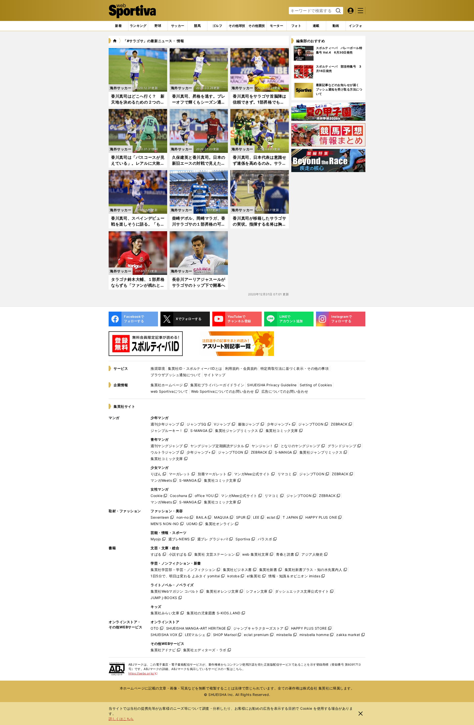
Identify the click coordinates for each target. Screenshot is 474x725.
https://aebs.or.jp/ (143, 673)
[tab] (158, 26)
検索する (337, 11)
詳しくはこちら (121, 719)
